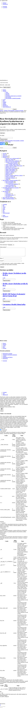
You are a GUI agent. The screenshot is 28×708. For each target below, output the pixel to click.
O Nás (4, 99)
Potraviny (7, 94)
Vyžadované (4, 429)
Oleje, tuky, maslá (9, 159)
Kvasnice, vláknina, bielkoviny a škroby (14, 175)
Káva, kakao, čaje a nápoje (11, 168)
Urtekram (7, 190)
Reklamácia (5, 358)
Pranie (6, 192)
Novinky (7, 93)
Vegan (4, 206)
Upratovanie (8, 193)
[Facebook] (1, 144)
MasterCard (5, 394)
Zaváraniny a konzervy (10, 177)
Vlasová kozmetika (9, 185)
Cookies (4, 356)
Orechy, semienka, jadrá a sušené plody (13, 165)
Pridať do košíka (4, 139)
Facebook (5, 360)
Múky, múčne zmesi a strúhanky (12, 160)
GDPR (4, 103)
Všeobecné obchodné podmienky (10, 354)
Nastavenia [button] (7, 406)
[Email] (6, 144)
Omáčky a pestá (8, 173)
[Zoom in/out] (0, 706)
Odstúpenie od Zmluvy (8, 357)
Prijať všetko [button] (12, 406)
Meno (1, 258)
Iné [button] (0, 691)
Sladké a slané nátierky (10, 170)
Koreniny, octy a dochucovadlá (12, 158)
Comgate (5, 392)
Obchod (4, 91)
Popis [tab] (4, 215)
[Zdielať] (3, 706)
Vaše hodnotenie (4, 244)
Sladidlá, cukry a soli (9, 167)
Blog (4, 100)
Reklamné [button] (2, 677)
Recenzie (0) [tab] (5, 216)
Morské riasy (8, 174)
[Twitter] (4, 144)
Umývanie (7, 196)
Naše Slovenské (6, 213)
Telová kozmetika (9, 182)
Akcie (6, 92)
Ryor (9, 141)
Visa (4, 393)
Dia (3, 210)
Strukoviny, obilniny (9, 171)
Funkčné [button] (2, 521)
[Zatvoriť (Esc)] (4, 706)
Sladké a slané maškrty (10, 169)
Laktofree (5, 204)
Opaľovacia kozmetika (13, 184)
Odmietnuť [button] (2, 406)
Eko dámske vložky (9, 195)
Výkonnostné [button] (3, 527)
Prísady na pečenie (9, 176)
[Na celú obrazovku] (1, 706)
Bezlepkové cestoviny (13, 163)
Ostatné (7, 179)
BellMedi (7, 188)
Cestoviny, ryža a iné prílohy (11, 162)
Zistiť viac (2, 133)
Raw (4, 211)
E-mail (2, 260)
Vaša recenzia (3, 247)
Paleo (4, 209)
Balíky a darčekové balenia (8, 198)
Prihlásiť (4, 2)
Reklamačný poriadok (7, 353)
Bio (3, 205)
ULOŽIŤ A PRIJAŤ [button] (4, 696)
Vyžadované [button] (2, 428)
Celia (4, 208)
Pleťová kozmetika (9, 140)
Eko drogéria (8, 97)
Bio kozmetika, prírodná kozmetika (13, 98)
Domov (4, 89)
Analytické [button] (2, 534)
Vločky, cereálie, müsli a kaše (11, 164)
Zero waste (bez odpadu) (8, 197)
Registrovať (5, 4)
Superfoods (5, 156)
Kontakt (4, 102)
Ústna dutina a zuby (9, 186)
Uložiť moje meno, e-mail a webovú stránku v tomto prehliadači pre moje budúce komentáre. (12, 264)
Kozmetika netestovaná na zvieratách (13, 95)
